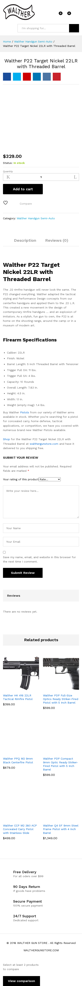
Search (74, 28)
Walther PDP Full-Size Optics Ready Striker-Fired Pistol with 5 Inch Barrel (60, 699)
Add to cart (23, 189)
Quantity (8, 171)
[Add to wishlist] (6, 202)
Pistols (24, 412)
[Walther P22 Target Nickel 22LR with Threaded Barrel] (7, 77)
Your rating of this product (21, 479)
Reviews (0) (56, 240)
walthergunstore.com (44, 443)
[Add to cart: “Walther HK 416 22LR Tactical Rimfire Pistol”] (16, 688)
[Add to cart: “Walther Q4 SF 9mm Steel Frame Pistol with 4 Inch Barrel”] (56, 819)
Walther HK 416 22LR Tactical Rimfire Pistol (18, 697)
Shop (6, 439)
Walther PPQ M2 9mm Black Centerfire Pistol (18, 760)
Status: (8, 162)
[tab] (25, 242)
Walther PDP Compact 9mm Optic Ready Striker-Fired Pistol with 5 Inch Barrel (60, 764)
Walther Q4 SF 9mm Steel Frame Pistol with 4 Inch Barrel (60, 829)
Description (25, 240)
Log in (76, 14)
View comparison (21, 981)
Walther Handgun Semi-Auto (36, 218)
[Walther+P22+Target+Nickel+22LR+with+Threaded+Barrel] (17, 77)
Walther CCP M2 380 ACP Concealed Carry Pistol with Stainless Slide (20, 829)
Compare (26, 203)
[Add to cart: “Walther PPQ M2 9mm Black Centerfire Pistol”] (16, 752)
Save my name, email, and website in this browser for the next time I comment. (39, 559)
